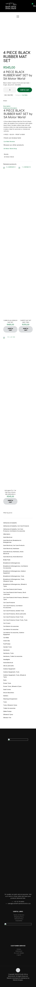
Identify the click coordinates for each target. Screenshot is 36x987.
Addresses (19, 951)
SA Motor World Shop (10, 148)
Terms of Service (19, 915)
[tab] (18, 106)
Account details (19, 953)
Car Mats (25, 95)
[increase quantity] (14, 90)
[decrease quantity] (5, 90)
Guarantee (19, 920)
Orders (19, 949)
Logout (19, 955)
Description (6, 106)
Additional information (10, 108)
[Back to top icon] (18, 970)
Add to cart (24, 90)
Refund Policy (19, 918)
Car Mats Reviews (9, 141)
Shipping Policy (19, 917)
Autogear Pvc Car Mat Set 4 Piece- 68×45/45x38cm (10, 492)
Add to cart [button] (10, 329)
